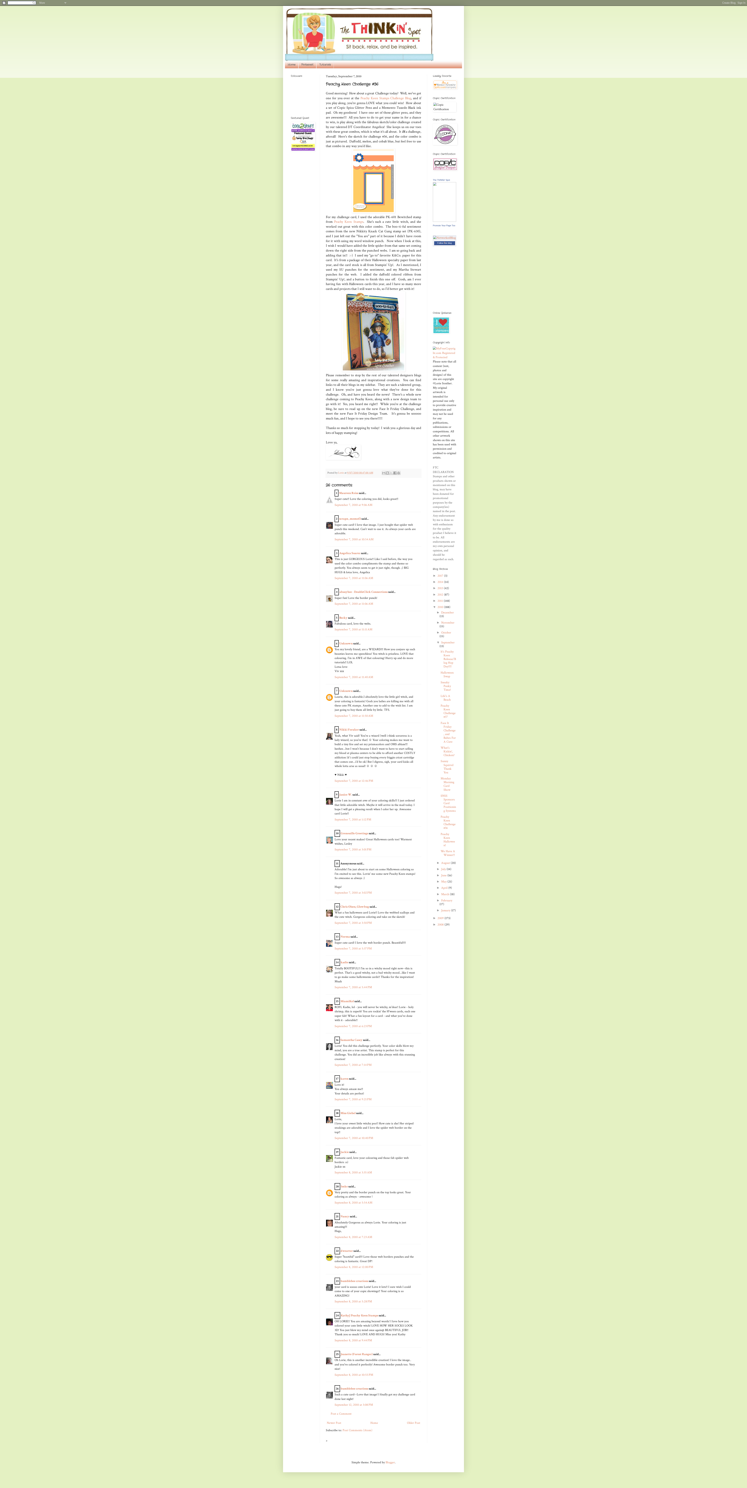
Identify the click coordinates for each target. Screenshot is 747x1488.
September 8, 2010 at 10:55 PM (354, 1375)
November (447, 623)
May (444, 882)
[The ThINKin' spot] (444, 221)
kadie (344, 962)
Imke (344, 1186)
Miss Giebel (348, 1113)
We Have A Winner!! (448, 853)
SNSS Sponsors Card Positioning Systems (448, 803)
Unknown (346, 643)
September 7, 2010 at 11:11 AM (353, 629)
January (446, 910)
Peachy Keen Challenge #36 (448, 822)
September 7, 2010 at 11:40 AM (354, 677)
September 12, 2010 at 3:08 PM (354, 1405)
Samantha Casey (351, 1040)
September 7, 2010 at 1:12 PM (353, 820)
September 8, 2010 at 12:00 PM (354, 1267)
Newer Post (334, 1423)
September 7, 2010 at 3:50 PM (353, 923)
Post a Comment (341, 1414)
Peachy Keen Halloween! (448, 840)
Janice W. (345, 795)
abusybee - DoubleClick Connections (363, 592)
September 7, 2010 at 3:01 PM (353, 850)
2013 (441, 588)
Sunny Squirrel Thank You (447, 767)
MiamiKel (347, 1001)
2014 (441, 582)
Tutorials (325, 65)
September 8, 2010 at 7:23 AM (353, 1237)
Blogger (390, 1462)
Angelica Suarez (349, 553)
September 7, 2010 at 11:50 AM (354, 716)
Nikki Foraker (349, 730)
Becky (343, 618)
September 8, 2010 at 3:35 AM (353, 1172)
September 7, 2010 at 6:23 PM (353, 1026)
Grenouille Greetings (354, 833)
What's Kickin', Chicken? (448, 751)
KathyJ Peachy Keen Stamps (359, 1315)
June (444, 875)
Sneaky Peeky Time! (446, 686)
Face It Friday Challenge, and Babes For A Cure (448, 732)
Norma (345, 937)
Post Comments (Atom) (357, 1430)
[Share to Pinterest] (399, 473)
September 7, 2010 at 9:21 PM (353, 1099)
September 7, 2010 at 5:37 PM (353, 949)
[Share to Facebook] (395, 473)
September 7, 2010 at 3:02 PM (353, 893)
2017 (441, 576)
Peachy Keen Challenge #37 (448, 711)
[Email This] (384, 473)
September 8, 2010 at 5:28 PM (353, 1301)
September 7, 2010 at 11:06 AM (354, 578)
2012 (441, 595)
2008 (441, 925)
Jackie (344, 1152)
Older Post (413, 1423)
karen (344, 1079)
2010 (441, 607)
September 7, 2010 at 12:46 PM (354, 781)
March (445, 894)
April (444, 888)
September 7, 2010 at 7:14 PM (353, 1065)
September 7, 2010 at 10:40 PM (354, 1138)
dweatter (347, 1251)
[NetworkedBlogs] (444, 242)
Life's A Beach (446, 698)
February (446, 900)
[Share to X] (391, 473)
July (444, 869)
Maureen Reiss (348, 493)
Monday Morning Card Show (447, 784)
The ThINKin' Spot (441, 180)
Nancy (344, 1216)
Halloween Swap (447, 674)
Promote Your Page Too (444, 225)
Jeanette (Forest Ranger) (357, 1354)
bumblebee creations (354, 1281)
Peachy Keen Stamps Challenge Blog (385, 98)
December (447, 613)
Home (291, 65)
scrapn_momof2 (350, 519)
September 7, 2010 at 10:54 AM (354, 539)
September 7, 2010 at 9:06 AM (353, 505)
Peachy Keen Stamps (348, 221)
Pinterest (307, 65)
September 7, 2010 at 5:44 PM (353, 987)
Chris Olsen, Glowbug (354, 907)
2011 (441, 601)
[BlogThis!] (387, 473)
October (446, 633)
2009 (441, 918)
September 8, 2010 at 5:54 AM (353, 1203)
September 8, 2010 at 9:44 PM (353, 1340)
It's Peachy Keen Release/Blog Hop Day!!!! (448, 659)
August (446, 863)
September (448, 642)
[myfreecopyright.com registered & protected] (444, 357)
